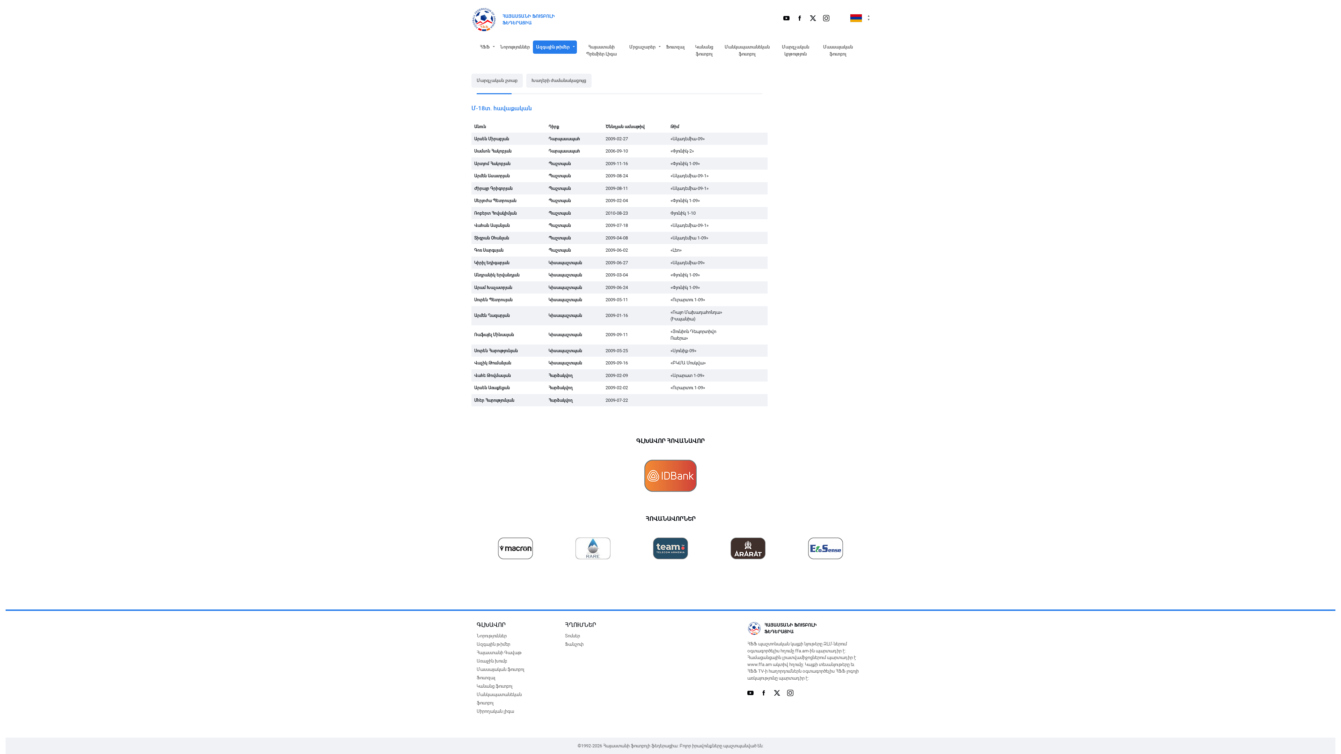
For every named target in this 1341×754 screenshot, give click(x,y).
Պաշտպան (560, 163)
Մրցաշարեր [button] (642, 47)
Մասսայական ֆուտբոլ (838, 50)
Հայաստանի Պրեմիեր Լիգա (601, 50)
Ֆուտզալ (675, 47)
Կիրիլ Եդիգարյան (492, 262)
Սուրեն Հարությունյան (496, 350)
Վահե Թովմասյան (492, 375)
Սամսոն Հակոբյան (493, 151)
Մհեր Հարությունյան (494, 400)
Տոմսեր (572, 635)
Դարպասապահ (564, 138)
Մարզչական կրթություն (795, 50)
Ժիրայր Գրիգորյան (493, 188)
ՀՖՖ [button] (485, 47)
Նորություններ (515, 47)
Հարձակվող (561, 375)
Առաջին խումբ (492, 661)
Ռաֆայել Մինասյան (494, 334)
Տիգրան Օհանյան (491, 238)
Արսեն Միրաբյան (491, 138)
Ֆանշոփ (574, 644)
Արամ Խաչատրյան (493, 287)
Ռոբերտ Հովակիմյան (495, 213)
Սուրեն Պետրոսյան (493, 299)
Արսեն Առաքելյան (492, 387)
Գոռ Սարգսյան (489, 250)
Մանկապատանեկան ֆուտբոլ (747, 50)
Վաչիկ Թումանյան (492, 363)
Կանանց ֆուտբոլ (704, 50)
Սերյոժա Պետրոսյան (495, 200)
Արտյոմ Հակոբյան (492, 163)
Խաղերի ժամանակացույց (559, 80)
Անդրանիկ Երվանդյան (497, 275)
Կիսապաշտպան (565, 262)
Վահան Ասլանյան (492, 225)
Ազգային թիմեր (493, 644)
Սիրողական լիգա (495, 711)
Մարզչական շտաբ (497, 80)
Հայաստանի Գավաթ (499, 652)
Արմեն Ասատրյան (492, 175)
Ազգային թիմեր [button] (553, 47)
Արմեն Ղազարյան (492, 315)
